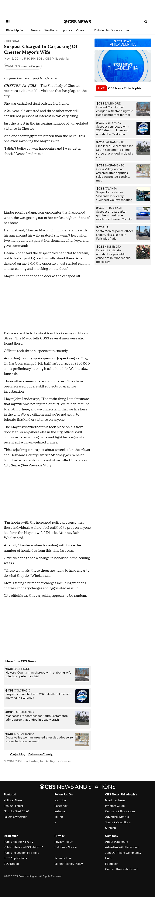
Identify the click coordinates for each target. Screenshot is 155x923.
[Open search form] (145, 22)
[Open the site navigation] (30, 21)
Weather (50, 30)
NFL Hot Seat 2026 (16, 811)
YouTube (60, 800)
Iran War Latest (13, 805)
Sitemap (110, 827)
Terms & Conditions (118, 822)
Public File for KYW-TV (19, 841)
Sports (66, 30)
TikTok (58, 816)
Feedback (111, 863)
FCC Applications (15, 858)
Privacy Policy (63, 841)
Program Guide (115, 805)
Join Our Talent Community (123, 852)
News (35, 30)
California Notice (65, 847)
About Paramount (116, 841)
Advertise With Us (117, 816)
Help (108, 858)
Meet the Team (115, 800)
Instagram (60, 811)
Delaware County (40, 754)
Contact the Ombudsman (121, 869)
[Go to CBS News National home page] (77, 22)
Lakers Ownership (15, 816)
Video (80, 30)
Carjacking (17, 754)
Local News (11, 40)
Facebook (60, 805)
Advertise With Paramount (122, 847)
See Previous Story (36, 465)
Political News (13, 800)
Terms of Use (62, 858)
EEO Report (11, 863)
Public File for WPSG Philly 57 (23, 847)
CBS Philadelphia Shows (104, 30)
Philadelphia (14, 30)
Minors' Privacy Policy (68, 863)
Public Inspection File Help (21, 852)
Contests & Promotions (120, 811)
